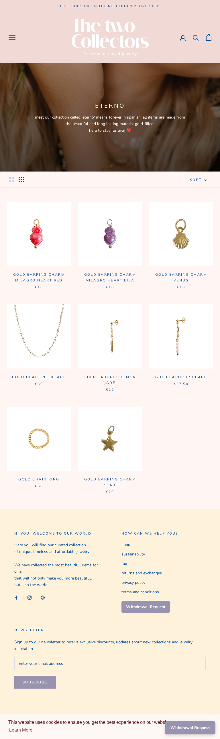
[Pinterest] (43, 597)
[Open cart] (208, 37)
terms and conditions (140, 592)
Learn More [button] (20, 730)
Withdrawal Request (145, 607)
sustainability (133, 554)
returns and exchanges (141, 573)
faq (124, 563)
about (126, 544)
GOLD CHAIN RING (38, 479)
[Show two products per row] (11, 179)
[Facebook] (16, 597)
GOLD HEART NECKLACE (39, 377)
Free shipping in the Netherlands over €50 (110, 6)
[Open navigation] (12, 37)
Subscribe (35, 682)
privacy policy (133, 582)
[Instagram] (30, 597)
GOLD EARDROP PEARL (181, 377)
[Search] (196, 37)
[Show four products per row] (21, 179)
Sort (196, 180)
